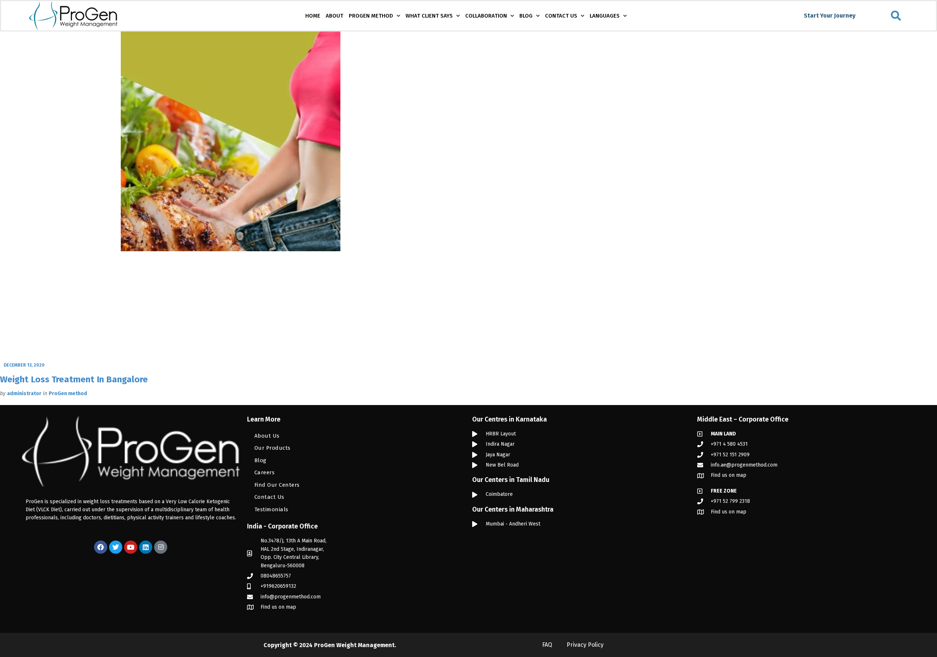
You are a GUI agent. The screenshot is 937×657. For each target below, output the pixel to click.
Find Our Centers (277, 485)
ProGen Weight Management (354, 645)
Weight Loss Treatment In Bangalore (74, 379)
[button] (896, 16)
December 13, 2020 (24, 365)
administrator (24, 393)
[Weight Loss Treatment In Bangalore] (230, 195)
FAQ (547, 644)
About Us (267, 436)
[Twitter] (115, 547)
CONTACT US (561, 15)
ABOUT (334, 15)
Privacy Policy (585, 644)
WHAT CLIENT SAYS (429, 15)
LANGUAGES (605, 15)
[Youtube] (130, 547)
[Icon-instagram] (160, 547)
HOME (312, 15)
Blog (260, 460)
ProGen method (68, 393)
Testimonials (271, 509)
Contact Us (269, 497)
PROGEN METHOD (371, 15)
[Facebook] (100, 547)
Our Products (272, 448)
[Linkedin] (145, 547)
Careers (264, 472)
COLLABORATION (486, 15)
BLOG (526, 15)
